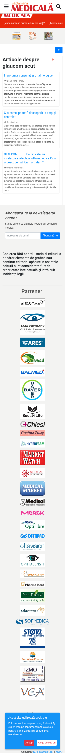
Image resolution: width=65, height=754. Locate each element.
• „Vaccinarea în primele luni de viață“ (23, 23)
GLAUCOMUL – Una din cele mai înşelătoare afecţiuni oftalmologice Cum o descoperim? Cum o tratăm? (30, 158)
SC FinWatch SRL (43, 751)
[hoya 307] (48, 36)
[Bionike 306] (32, 36)
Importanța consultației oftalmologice (28, 75)
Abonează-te (50, 235)
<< (58, 49)
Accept (29, 742)
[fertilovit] (16, 36)
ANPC (59, 751)
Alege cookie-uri (47, 742)
